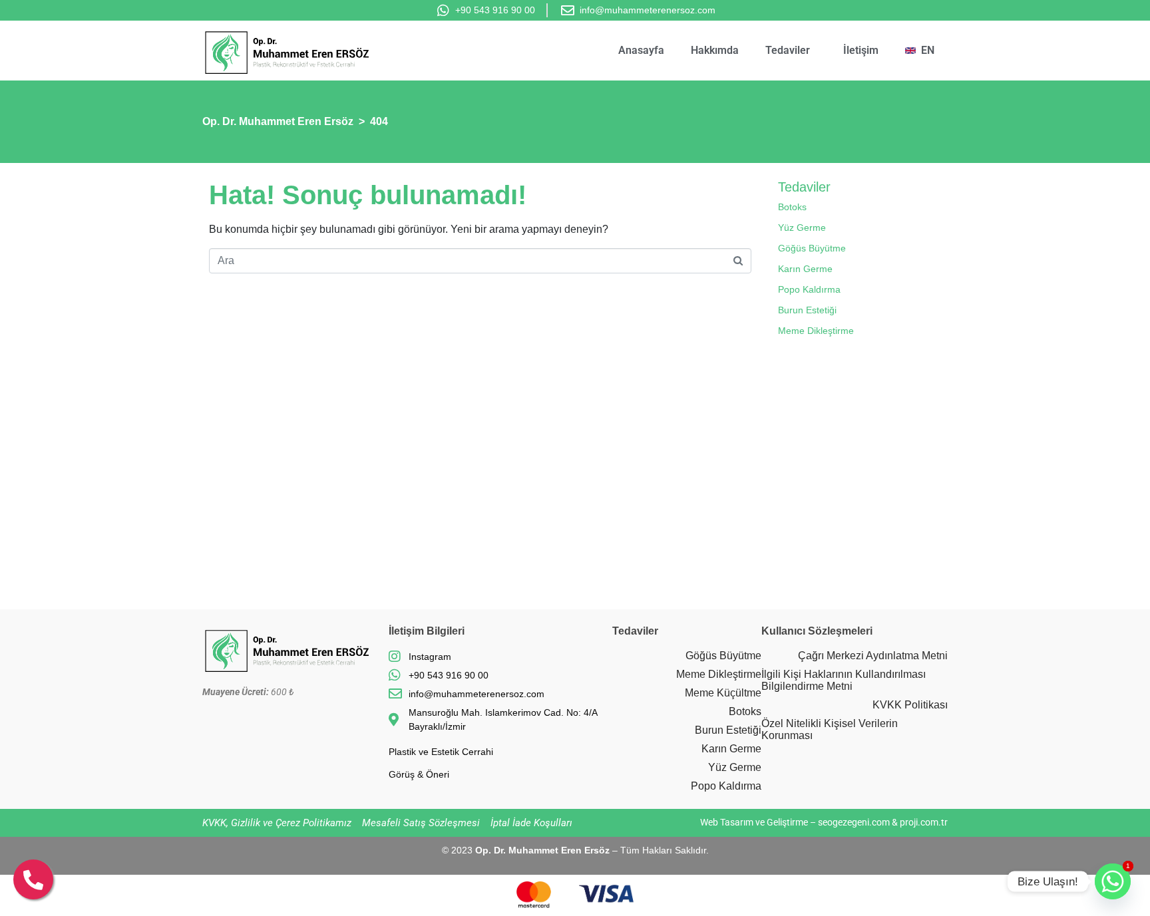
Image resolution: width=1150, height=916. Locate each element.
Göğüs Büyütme (812, 248)
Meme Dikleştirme (816, 330)
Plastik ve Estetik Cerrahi (441, 751)
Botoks (792, 207)
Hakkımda (715, 50)
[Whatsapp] (1113, 881)
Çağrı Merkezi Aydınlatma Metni (873, 655)
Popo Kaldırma (809, 289)
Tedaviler (787, 50)
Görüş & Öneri (419, 774)
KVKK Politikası (910, 704)
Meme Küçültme (723, 692)
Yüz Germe (802, 227)
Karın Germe (805, 268)
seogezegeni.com (854, 822)
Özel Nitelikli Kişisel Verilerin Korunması (829, 729)
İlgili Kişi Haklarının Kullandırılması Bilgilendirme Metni (843, 680)
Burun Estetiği (807, 310)
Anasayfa (641, 50)
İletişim (860, 50)
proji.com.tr (924, 822)
